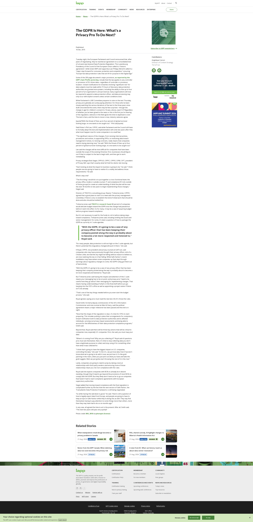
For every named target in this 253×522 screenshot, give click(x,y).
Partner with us (97, 492)
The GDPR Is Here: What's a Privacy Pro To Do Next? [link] (109, 16)
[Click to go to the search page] (176, 3)
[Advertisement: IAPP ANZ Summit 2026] (164, 115)
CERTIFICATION (81, 9)
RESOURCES (140, 9)
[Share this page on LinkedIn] (154, 70)
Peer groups (159, 477)
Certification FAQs (117, 477)
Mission (87, 492)
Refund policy (160, 506)
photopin (99, 414)
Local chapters (160, 474)
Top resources (160, 490)
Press (77, 496)
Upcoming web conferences (142, 490)
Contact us (79, 492)
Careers (93, 496)
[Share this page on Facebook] (159, 70)
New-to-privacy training (119, 490)
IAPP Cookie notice (112, 506)
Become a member (140, 474)
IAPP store (85, 496)
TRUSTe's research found (101, 204)
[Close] (250, 517)
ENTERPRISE (151, 9)
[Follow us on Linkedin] (77, 488)
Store (172, 9)
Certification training (118, 486)
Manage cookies (180, 517)
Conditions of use (93, 506)
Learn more (62, 520)
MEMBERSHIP (111, 9)
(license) (107, 414)
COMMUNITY (122, 9)
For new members (139, 477)
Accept (208, 517)
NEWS (132, 9)
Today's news (159, 486)
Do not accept (194, 517)
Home (78, 16)
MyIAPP (157, 3)
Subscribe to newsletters (163, 493)
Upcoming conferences (141, 486)
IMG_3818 (89, 414)
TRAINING (92, 9)
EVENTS (101, 9)
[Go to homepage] (80, 3)
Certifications (116, 474)
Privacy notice (145, 506)
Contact (169, 3)
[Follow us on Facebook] (81, 488)
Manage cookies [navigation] (129, 506)
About (163, 3)
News (85, 16)
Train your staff (117, 493)
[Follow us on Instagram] (84, 488)
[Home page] (80, 471)
